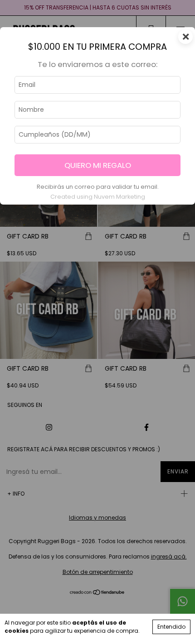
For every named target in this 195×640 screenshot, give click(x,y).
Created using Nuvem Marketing (97, 197)
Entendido (171, 626)
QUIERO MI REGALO (97, 165)
